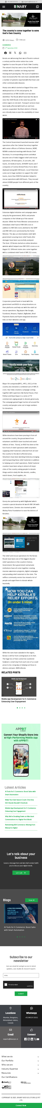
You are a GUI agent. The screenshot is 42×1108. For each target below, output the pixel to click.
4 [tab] (25, 708)
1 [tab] (17, 708)
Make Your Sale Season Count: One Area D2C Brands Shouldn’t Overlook (19, 801)
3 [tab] (22, 708)
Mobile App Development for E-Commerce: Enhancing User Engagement (20, 809)
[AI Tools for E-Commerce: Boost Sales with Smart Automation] (21, 913)
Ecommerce (7, 45)
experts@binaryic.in (30, 2)
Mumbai (6, 1017)
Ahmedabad (7, 1020)
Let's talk (19, 873)
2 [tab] (20, 708)
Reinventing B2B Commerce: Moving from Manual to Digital (20, 826)
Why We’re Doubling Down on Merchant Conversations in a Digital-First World (19, 818)
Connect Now (21, 1105)
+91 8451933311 (12, 2)
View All (31, 900)
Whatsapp (31, 1013)
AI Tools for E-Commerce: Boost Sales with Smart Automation (20, 793)
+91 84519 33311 (31, 1017)
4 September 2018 (11, 48)
